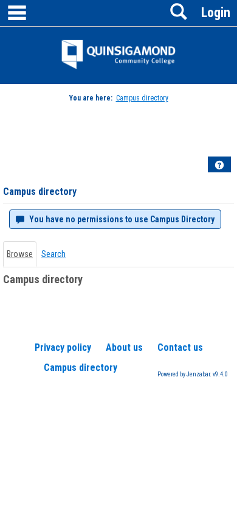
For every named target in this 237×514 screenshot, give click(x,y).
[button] (219, 165)
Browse (20, 254)
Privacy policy (63, 347)
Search (53, 254)
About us (124, 347)
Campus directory (142, 98)
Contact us (180, 347)
